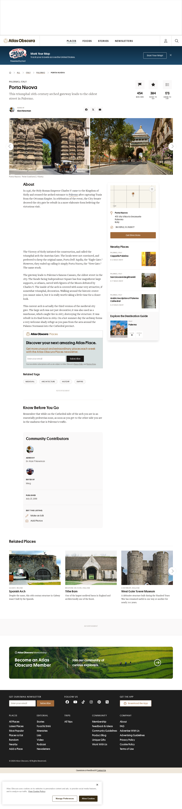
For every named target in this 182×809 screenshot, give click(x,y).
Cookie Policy (127, 744)
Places (13, 715)
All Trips (68, 722)
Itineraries (42, 731)
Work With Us (99, 744)
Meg (28, 483)
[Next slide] (172, 146)
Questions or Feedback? (91, 770)
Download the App (138, 703)
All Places (14, 722)
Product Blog (99, 735)
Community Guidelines (104, 731)
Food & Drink (44, 726)
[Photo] (149, 259)
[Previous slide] (10, 146)
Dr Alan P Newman (35, 461)
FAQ (122, 726)
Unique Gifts (99, 740)
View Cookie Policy (36, 791)
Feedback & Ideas (102, 726)
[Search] (176, 40)
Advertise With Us (129, 731)
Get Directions (133, 235)
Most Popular (16, 731)
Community (99, 715)
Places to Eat (16, 735)
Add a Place (16, 749)
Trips (67, 715)
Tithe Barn (71, 591)
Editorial (42, 715)
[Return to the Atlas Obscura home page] (20, 40)
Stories (40, 722)
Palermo (73, 195)
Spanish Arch (17, 591)
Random (14, 740)
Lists (39, 735)
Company (126, 715)
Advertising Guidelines (132, 735)
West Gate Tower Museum (138, 591)
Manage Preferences (65, 798)
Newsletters (43, 749)
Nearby (13, 744)
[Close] (97, 785)
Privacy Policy (78, 364)
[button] (139, 84)
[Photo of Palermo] (118, 329)
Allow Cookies (88, 798)
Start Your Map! (155, 55)
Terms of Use (91, 364)
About (123, 722)
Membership (99, 722)
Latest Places (16, 726)
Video (40, 740)
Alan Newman (24, 111)
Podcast (41, 744)
